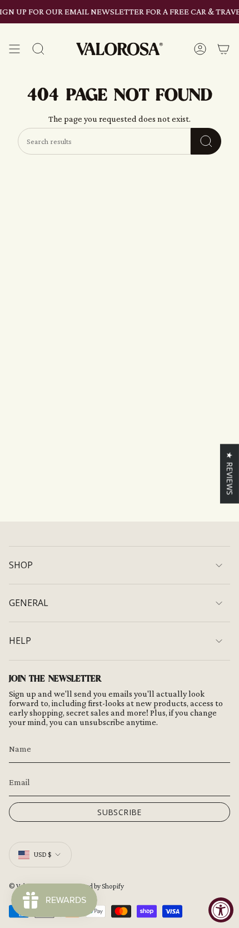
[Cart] (223, 49)
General (28, 603)
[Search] (206, 141)
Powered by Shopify (95, 886)
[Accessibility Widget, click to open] (220, 909)
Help (20, 640)
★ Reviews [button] (230, 473)
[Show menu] (14, 49)
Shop (21, 565)
